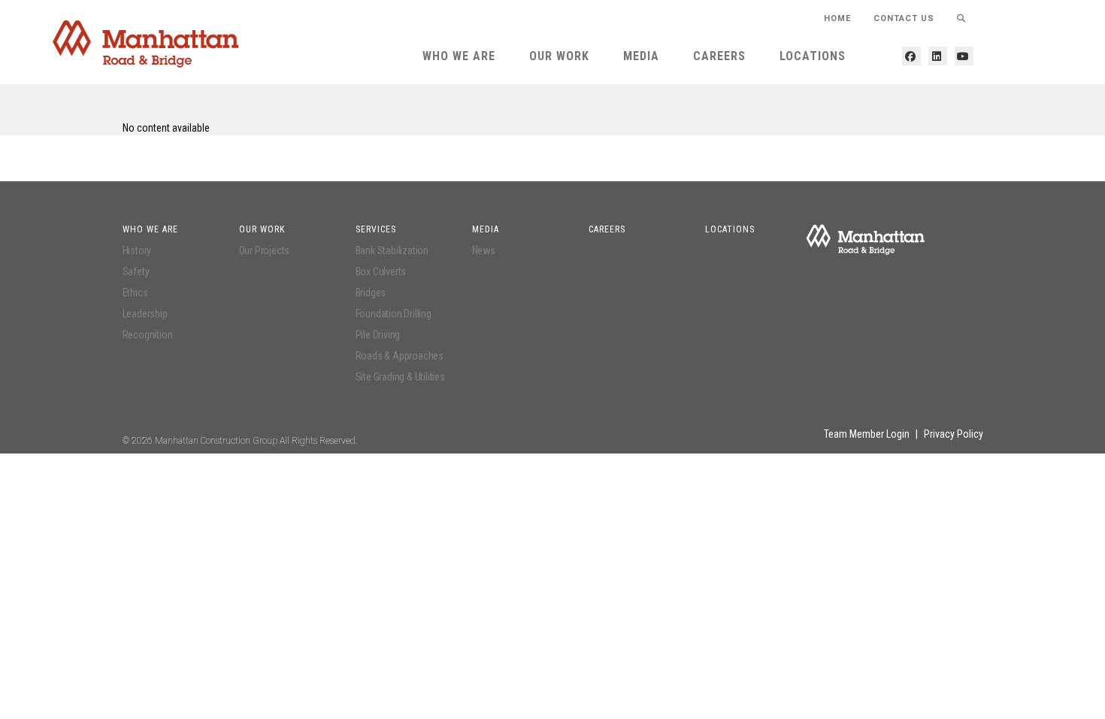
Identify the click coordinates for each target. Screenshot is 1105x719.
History (137, 250)
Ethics (135, 293)
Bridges (371, 293)
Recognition (148, 335)
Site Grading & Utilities (400, 377)
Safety (136, 271)
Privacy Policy (953, 434)
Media (641, 56)
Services (376, 229)
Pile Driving (378, 335)
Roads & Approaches (400, 356)
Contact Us (903, 18)
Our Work (559, 56)
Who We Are (458, 56)
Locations (813, 56)
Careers (719, 56)
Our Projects (264, 250)
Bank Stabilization (392, 250)
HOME (837, 18)
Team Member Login (867, 434)
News (483, 250)
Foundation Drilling (393, 314)
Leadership (145, 314)
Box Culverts (381, 271)
